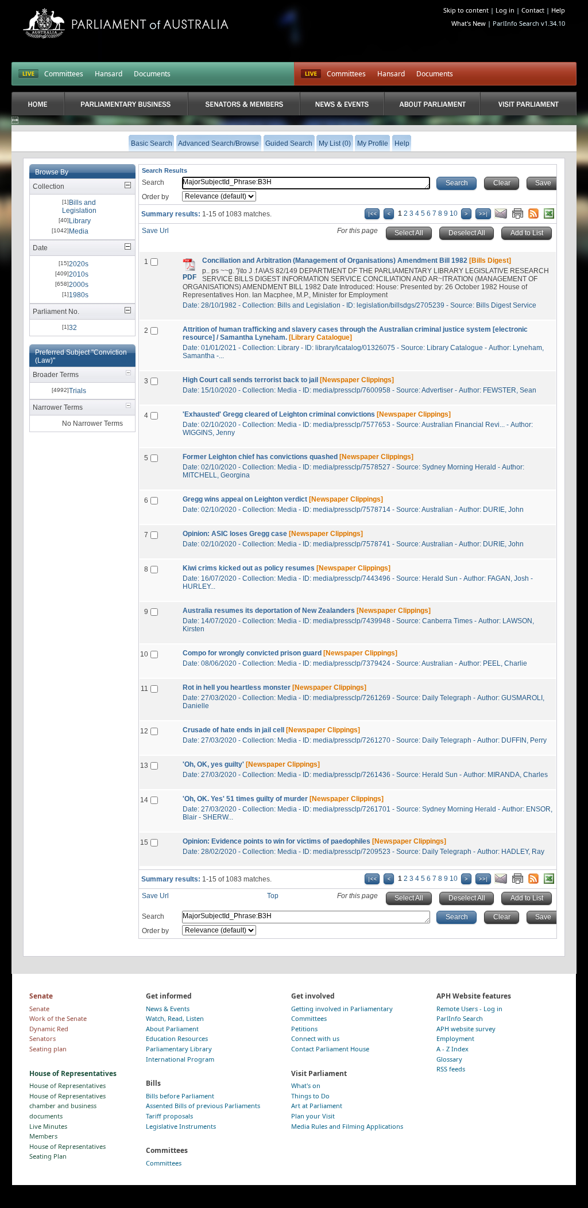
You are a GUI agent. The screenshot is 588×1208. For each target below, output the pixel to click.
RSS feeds (450, 1069)
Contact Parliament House (330, 1048)
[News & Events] (342, 103)
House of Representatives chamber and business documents (67, 1106)
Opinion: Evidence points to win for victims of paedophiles (276, 841)
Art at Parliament (316, 1105)
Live (311, 74)
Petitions (304, 1028)
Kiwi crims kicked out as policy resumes (249, 568)
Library (80, 221)
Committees (63, 74)
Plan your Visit (313, 1116)
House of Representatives (67, 1085)
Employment (455, 1038)
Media (78, 231)
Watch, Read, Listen (175, 1018)
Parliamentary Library (179, 1048)
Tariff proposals (169, 1116)
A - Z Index (452, 1048)
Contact (532, 10)
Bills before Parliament (180, 1096)
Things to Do (310, 1096)
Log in (505, 10)
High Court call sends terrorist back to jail (250, 380)
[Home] (37, 103)
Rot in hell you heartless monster (237, 687)
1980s (78, 295)
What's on (305, 1085)
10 (454, 213)
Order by (155, 197)
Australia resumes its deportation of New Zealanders (269, 611)
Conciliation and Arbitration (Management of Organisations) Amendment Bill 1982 (334, 261)
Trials (77, 391)
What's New (468, 23)
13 (144, 766)
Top (272, 896)
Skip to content (466, 10)
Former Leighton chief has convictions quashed (260, 457)
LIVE (28, 74)
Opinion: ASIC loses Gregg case (235, 534)
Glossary (449, 1059)
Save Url (155, 231)
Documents (152, 74)
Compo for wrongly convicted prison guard (252, 653)
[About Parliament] (432, 103)
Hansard (108, 74)
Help (558, 10)
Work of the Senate (58, 1018)
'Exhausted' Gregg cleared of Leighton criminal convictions (279, 414)
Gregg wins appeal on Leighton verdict (245, 499)
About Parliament (172, 1028)
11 (144, 689)
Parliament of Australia (126, 23)
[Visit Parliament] (528, 103)
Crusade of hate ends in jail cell (233, 730)
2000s (78, 285)
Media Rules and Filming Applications (347, 1126)
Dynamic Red (48, 1028)
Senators (42, 1038)
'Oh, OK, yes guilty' (213, 764)
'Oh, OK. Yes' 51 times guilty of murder (245, 799)
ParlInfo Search (459, 1018)
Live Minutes (48, 1126)
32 (73, 328)
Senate (39, 1008)
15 (144, 842)
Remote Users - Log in (469, 1008)
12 (144, 731)
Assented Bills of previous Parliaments (203, 1105)
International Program (180, 1059)
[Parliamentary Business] (126, 103)
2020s (78, 264)
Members (43, 1136)
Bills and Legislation (79, 207)
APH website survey (466, 1028)
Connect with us (315, 1038)
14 (144, 800)
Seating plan (48, 1048)
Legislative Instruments (181, 1126)
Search (153, 182)
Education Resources (177, 1038)
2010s (78, 274)
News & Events (167, 1008)
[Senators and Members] (244, 103)
